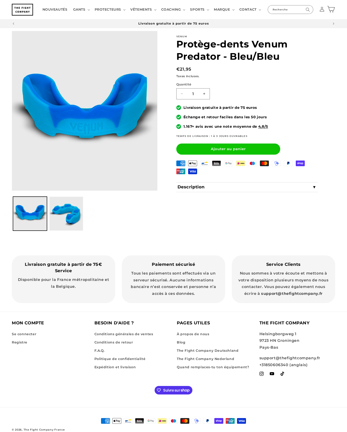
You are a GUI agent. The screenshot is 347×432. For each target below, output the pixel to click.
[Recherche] (308, 9)
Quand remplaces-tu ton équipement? (213, 367)
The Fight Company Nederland (205, 359)
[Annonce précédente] (13, 23)
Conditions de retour (113, 342)
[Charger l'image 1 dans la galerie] (30, 214)
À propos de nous (193, 334)
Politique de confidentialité (120, 359)
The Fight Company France (44, 429)
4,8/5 (263, 126)
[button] (81, 9)
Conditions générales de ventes (123, 334)
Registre (19, 342)
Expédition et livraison (115, 367)
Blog (181, 342)
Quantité (183, 84)
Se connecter (24, 334)
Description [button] (191, 187)
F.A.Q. (99, 350)
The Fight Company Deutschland (207, 350)
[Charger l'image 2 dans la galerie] (66, 214)
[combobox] (290, 9)
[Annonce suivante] (333, 23)
